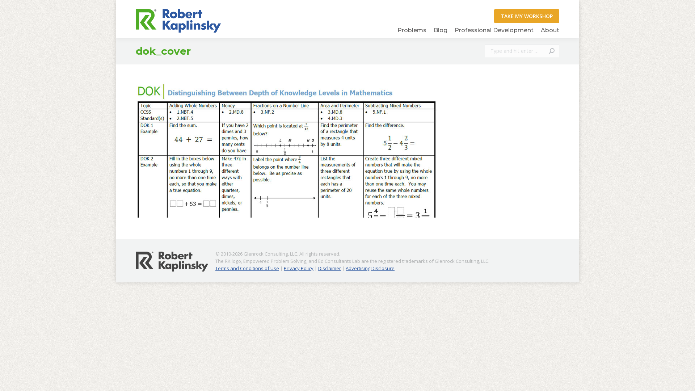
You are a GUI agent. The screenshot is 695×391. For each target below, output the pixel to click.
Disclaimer (329, 268)
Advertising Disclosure (370, 268)
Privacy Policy (298, 268)
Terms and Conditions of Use (247, 268)
